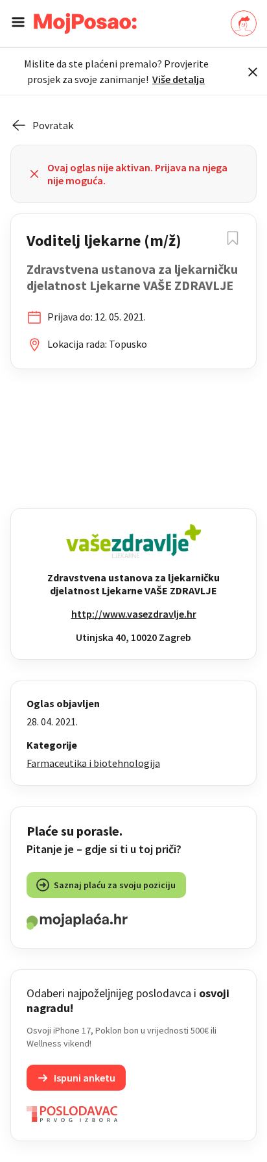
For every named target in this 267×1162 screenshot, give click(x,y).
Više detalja (178, 79)
